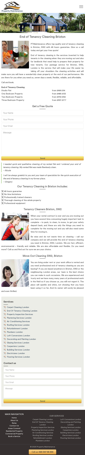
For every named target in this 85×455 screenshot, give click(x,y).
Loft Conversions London (18, 336)
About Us (14, 420)
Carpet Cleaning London (18, 307)
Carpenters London (16, 346)
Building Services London (18, 350)
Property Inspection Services (20, 314)
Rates (14, 423)
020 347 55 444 (42, 452)
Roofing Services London (18, 325)
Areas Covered (14, 428)
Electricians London (16, 353)
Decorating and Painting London (21, 339)
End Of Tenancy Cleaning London (22, 311)
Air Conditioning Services (18, 321)
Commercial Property (14, 434)
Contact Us (14, 426)
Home (14, 418)
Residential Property (14, 431)
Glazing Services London (18, 343)
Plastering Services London (19, 318)
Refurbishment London (17, 329)
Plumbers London (15, 332)
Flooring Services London (18, 357)
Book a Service (14, 436)
